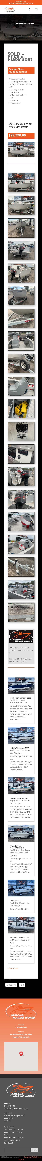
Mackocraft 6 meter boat (20, 698)
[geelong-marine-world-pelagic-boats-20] (21, 191)
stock (12, 853)
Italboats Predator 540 (19, 937)
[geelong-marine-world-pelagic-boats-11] (21, 485)
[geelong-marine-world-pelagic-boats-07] (21, 576)
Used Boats (22, 703)
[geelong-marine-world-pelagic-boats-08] (21, 553)
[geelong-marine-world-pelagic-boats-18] (21, 372)
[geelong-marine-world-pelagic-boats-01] (21, 282)
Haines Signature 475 (19, 798)
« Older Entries (13, 968)
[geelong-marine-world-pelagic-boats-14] (21, 417)
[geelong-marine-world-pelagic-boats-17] (21, 327)
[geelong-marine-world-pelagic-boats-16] (21, 350)
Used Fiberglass (15, 753)
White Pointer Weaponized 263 (17, 847)
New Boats (25, 850)
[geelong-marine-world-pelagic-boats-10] (21, 508)
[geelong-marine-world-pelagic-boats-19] (21, 214)
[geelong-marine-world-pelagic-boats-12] (21, 463)
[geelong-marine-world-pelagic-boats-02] (21, 259)
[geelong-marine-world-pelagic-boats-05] (21, 598)
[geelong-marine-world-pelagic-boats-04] (21, 621)
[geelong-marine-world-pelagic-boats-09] (21, 531)
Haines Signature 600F (19, 748)
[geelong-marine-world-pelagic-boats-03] (21, 237)
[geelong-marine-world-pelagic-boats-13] (21, 440)
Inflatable (23, 940)
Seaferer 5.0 (15, 900)
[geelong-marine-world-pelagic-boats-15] (21, 395)
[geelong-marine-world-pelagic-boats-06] (21, 304)
